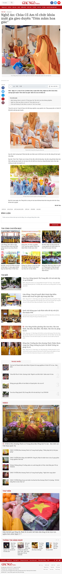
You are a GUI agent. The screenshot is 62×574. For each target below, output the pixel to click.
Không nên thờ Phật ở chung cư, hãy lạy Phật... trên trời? (23, 566)
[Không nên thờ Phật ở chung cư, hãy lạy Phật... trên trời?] (21, 564)
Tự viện (43, 7)
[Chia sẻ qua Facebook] (3, 87)
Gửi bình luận (55, 224)
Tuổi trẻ (39, 7)
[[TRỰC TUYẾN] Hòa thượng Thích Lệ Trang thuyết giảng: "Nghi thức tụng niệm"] (6, 475)
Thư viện (7, 491)
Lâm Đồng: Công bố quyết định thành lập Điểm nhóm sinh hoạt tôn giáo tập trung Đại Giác (39, 295)
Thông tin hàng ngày (13, 559)
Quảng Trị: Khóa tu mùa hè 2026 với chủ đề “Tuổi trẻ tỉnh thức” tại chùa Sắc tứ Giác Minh (31, 267)
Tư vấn (34, 7)
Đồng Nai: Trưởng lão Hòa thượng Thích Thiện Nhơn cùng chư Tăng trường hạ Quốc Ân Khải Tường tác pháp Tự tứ (41, 345)
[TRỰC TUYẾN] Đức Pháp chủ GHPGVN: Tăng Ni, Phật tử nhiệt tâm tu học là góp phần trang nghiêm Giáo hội (34, 458)
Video (18, 7)
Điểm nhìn (23, 7)
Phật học (29, 7)
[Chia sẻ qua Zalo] (3, 95)
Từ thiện (8, 10)
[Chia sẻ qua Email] (3, 98)
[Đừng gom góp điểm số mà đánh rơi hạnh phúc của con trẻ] (6, 385)
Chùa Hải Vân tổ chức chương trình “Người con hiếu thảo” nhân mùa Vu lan (31, 374)
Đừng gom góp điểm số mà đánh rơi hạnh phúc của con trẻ (27, 383)
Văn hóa (14, 7)
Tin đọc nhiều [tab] (16, 361)
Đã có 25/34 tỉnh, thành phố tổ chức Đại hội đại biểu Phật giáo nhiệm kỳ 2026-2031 (30, 552)
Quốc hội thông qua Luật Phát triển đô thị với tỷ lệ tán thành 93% (41, 311)
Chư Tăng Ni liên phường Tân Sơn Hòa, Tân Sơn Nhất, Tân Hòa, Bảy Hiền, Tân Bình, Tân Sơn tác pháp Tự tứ (41, 329)
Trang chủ (4, 7)
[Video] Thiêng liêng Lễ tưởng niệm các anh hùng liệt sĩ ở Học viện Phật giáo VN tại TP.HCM (34, 466)
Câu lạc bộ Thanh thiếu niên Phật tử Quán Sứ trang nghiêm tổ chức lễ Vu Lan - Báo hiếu (33, 366)
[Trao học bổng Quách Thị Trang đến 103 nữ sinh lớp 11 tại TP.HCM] (11, 283)
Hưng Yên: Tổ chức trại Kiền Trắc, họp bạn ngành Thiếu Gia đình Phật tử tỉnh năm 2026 (30, 246)
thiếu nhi (27, 209)
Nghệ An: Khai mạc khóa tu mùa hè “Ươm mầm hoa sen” (25, 102)
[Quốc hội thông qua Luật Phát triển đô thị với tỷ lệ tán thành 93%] (11, 316)
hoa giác (38, 209)
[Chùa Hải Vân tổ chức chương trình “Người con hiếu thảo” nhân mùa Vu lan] (6, 376)
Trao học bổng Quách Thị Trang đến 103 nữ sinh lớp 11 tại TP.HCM (41, 279)
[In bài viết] (3, 102)
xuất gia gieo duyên (18, 209)
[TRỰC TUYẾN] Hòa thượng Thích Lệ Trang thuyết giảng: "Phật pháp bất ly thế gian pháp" (34, 451)
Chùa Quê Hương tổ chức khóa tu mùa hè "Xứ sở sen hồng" (26, 104)
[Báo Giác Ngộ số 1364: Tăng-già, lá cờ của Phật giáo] (35, 564)
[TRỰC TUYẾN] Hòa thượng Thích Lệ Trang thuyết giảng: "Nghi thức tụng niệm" (33, 472)
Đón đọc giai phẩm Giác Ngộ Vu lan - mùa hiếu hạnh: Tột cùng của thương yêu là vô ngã (9, 567)
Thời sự (9, 7)
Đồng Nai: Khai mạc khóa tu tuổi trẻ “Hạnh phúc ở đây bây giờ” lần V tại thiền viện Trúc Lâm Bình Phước (51, 268)
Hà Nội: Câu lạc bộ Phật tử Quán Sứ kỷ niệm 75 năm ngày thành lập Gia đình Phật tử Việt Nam (10, 267)
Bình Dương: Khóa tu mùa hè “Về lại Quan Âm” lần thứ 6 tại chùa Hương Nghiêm (31, 100)
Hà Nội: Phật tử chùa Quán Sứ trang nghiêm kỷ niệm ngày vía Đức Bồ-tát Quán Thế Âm (51, 246)
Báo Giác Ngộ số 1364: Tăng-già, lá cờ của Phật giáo (38, 566)
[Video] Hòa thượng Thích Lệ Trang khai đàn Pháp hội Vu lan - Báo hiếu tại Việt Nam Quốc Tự (31, 445)
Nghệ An (4, 209)
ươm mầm (33, 209)
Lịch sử (3, 10)
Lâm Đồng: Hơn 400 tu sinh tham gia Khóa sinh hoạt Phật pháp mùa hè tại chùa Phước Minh (9, 247)
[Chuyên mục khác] (59, 10)
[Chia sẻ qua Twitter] (3, 91)
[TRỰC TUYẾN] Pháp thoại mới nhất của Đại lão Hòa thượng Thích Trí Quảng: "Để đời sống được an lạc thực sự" (34, 481)
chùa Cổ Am (10, 209)
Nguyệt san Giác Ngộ (51, 7)
